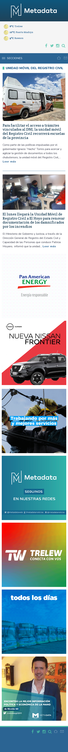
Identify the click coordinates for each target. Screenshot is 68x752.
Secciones (14, 58)
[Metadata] (34, 10)
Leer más (9, 162)
